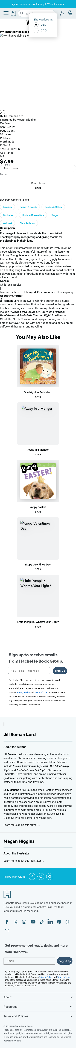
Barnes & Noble (28, 207)
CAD (44, 30)
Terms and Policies (16, 1016)
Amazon (7, 207)
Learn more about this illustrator (23, 860)
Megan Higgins (19, 841)
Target (55, 215)
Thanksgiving (64, 292)
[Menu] (6, 12)
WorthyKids (7, 141)
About (7, 997)
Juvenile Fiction (9, 292)
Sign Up (60, 670)
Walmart (7, 223)
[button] (38, 112)
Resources (10, 1006)
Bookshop (8, 215)
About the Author (11, 295)
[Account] (62, 13)
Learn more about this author (21, 824)
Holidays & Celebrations (38, 292)
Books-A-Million (53, 207)
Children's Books (10, 284)
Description (7, 228)
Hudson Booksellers (33, 215)
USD (43, 24)
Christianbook (27, 223)
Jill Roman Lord (13, 116)
